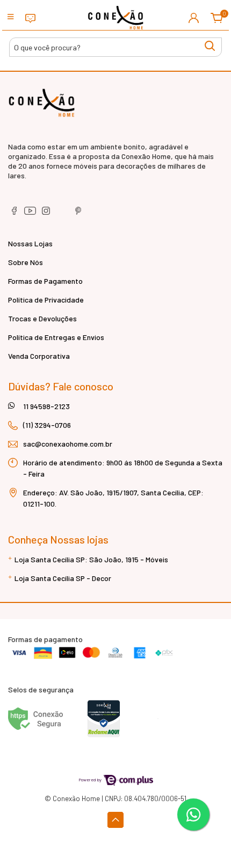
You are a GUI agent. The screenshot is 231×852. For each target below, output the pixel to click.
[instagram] (47, 213)
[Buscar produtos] (209, 46)
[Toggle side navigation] (10, 17)
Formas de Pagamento (45, 280)
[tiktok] (63, 213)
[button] (193, 18)
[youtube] (31, 213)
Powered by (90, 779)
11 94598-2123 (46, 406)
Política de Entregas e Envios (56, 337)
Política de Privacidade (46, 299)
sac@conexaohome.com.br (67, 443)
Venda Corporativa (39, 355)
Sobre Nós (25, 262)
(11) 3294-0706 (47, 424)
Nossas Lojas (30, 243)
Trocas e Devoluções (42, 318)
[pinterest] (78, 213)
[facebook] (14, 213)
